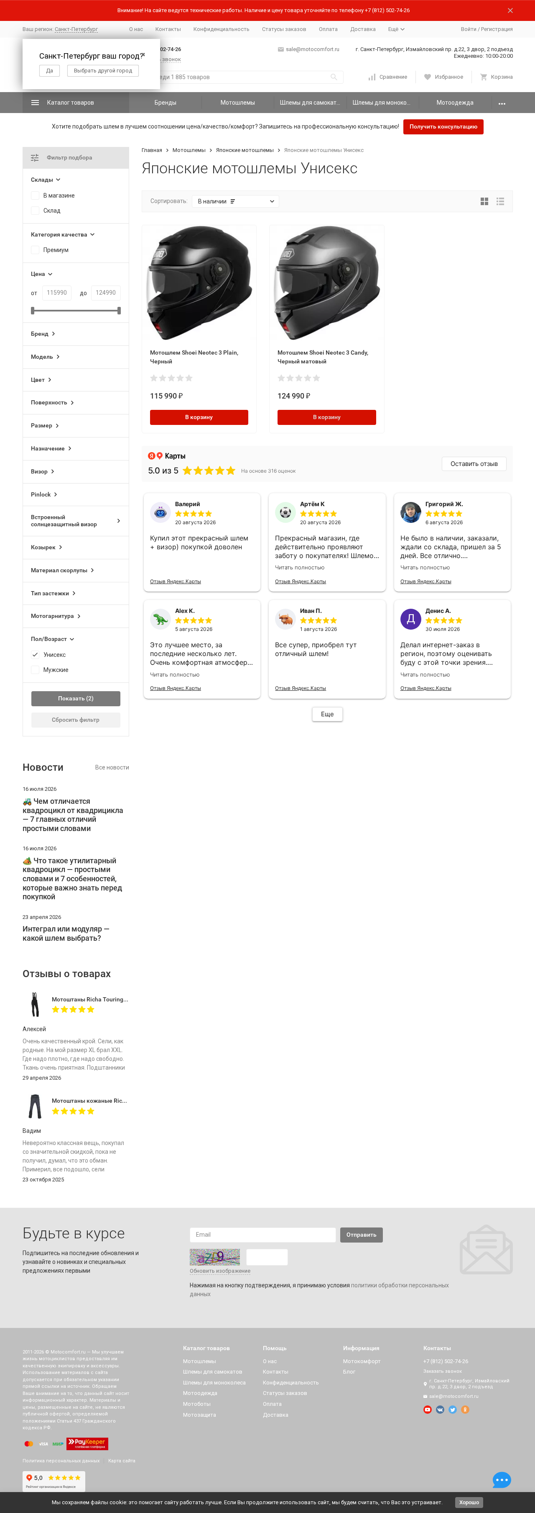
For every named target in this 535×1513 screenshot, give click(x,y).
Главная (152, 150)
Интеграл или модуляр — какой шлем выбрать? (66, 933)
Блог (349, 1372)
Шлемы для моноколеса (386, 102)
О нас (136, 29)
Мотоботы (197, 1404)
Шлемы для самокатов (311, 102)
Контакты (168, 29)
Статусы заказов (284, 29)
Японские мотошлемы (245, 150)
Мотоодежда (455, 102)
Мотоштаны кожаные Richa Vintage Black (109, 1100)
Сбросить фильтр (75, 719)
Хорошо (469, 1502)
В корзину (199, 417)
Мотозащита (199, 1415)
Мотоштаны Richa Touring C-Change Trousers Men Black (128, 999)
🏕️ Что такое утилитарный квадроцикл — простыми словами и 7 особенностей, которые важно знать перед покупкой (72, 878)
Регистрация (497, 29)
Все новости (112, 767)
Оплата (328, 29)
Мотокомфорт (362, 1361)
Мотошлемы (238, 102)
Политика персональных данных (61, 1461)
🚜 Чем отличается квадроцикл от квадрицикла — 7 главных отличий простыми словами (73, 815)
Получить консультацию (443, 126)
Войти (468, 29)
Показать (71, 698)
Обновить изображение (220, 1271)
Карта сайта (121, 1461)
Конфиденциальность (222, 29)
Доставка (363, 29)
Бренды (165, 102)
